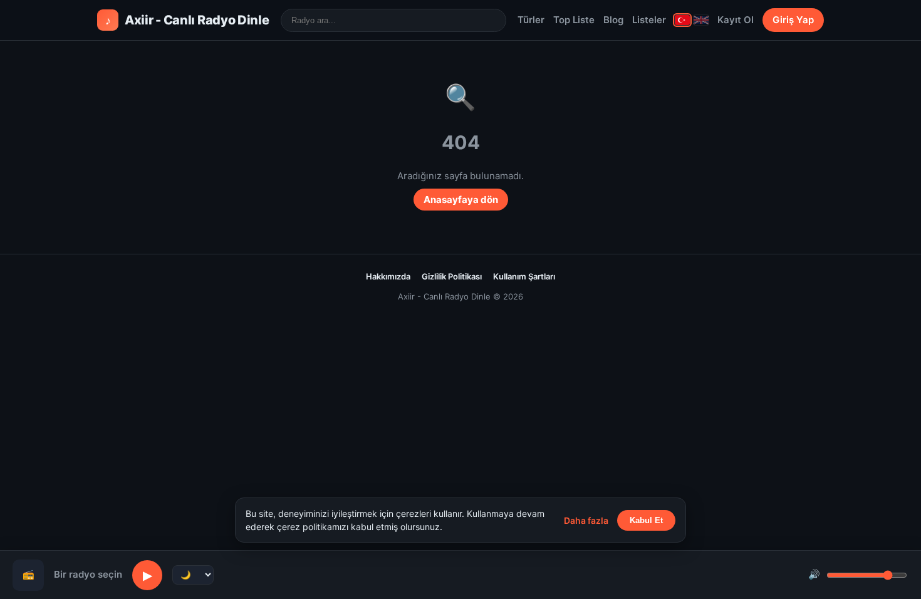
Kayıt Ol (735, 20)
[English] (701, 20)
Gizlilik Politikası (452, 276)
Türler (531, 20)
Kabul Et (646, 520)
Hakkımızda (388, 276)
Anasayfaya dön (461, 200)
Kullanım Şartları (524, 276)
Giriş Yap (793, 20)
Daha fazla (586, 520)
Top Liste (574, 20)
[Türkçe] (682, 20)
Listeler (649, 20)
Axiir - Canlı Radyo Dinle (187, 20)
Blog (613, 20)
